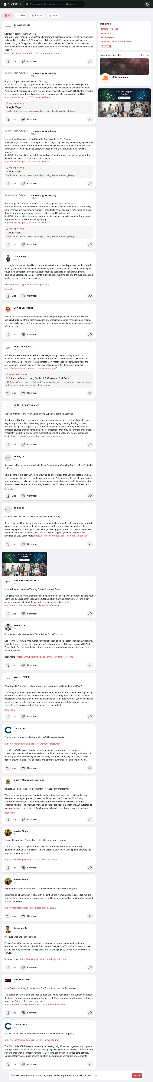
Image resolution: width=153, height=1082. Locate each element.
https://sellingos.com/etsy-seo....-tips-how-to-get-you (60, 535)
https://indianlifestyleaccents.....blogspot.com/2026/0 (30, 907)
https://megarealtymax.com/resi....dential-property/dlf (30, 368)
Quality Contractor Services (29, 780)
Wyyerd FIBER (21, 677)
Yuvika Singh (21, 831)
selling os (19, 456)
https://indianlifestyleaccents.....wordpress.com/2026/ (30, 859)
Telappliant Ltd (22, 25)
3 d (15, 349)
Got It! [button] (137, 1075)
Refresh (145, 55)
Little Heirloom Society (26, 405)
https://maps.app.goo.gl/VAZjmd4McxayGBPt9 (27, 97)
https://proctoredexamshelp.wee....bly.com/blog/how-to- (32, 605)
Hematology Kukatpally (43, 73)
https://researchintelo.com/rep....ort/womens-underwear (32, 743)
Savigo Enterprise (23, 307)
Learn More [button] (92, 1075)
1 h (15, 28)
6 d (15, 731)
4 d (15, 408)
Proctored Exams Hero (26, 580)
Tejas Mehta (20, 928)
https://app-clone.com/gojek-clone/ (32, 284)
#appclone (106, 33)
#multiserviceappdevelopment (116, 41)
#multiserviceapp (109, 29)
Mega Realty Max (23, 346)
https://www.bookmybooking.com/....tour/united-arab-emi (45, 656)
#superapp (106, 45)
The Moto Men (22, 979)
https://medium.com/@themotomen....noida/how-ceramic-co (34, 1004)
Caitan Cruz (20, 728)
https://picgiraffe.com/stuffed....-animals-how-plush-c (36, 436)
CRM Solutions (120, 77)
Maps (55, 15)
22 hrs (33, 76)
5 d (15, 629)
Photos (38, 15)
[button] (54, 4)
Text (22, 15)
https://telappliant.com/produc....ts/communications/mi (31, 53)
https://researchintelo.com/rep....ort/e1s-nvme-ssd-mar (31, 1040)
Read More (9, 289)
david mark (20, 256)
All (9, 15)
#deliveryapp (107, 37)
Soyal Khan (20, 625)
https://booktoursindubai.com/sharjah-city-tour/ (43, 959)
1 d (15, 311)
